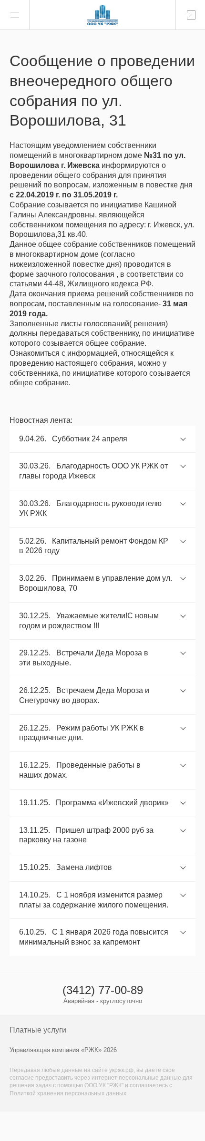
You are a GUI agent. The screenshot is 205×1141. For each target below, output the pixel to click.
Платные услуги (38, 1030)
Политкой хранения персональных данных (68, 1093)
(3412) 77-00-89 (102, 990)
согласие (22, 1077)
